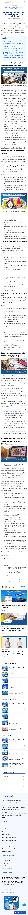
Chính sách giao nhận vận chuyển (9, 837)
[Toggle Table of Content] (23, 38)
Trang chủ (11, 5)
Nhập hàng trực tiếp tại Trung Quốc (13, 46)
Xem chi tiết (5, 610)
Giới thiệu (4, 826)
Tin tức (16, 5)
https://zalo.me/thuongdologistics (14, 581)
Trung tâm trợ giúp (6, 860)
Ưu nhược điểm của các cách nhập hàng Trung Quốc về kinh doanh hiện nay (13, 44)
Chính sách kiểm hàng (6, 843)
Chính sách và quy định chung (8, 846)
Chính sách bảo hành (6, 834)
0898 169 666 (7, 889)
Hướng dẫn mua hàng (6, 865)
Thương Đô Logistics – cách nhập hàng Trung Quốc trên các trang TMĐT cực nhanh (13, 57)
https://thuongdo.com (14, 558)
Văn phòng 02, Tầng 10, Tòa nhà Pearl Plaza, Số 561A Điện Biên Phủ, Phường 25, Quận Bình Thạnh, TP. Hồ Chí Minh (14, 883)
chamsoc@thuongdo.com (13, 563)
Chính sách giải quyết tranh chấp (9, 840)
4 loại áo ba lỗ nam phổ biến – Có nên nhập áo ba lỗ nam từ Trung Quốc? (13, 654)
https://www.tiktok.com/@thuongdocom (17, 579)
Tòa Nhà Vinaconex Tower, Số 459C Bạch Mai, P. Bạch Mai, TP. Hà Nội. (14, 878)
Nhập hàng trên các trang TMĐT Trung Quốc (15, 50)
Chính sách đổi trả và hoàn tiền (8, 848)
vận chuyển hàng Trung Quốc (14, 411)
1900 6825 (8, 887)
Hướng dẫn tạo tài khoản (7, 863)
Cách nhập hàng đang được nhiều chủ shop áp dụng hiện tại (13, 53)
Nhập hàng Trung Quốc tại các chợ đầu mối (14, 48)
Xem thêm (24, 586)
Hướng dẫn (4, 828)
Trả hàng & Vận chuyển (7, 868)
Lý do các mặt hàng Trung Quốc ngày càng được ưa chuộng (14, 40)
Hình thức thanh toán (6, 851)
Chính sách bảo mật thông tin (8, 831)
